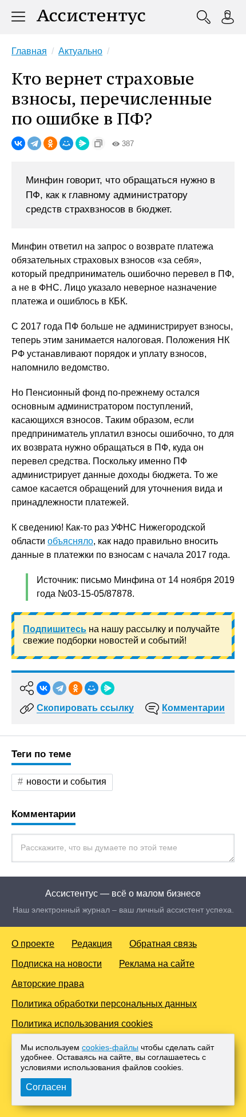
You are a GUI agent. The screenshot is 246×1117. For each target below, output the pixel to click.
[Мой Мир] (66, 143)
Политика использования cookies (82, 1023)
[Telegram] (34, 143)
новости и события (66, 781)
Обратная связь (163, 944)
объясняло (70, 541)
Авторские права (47, 984)
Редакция (92, 944)
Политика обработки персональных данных (104, 1003)
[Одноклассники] (50, 143)
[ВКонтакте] (18, 143)
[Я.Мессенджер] (82, 143)
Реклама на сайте (157, 964)
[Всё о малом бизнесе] (91, 17)
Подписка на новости (56, 964)
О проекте (32, 944)
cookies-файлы (110, 1047)
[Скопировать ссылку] (98, 143)
